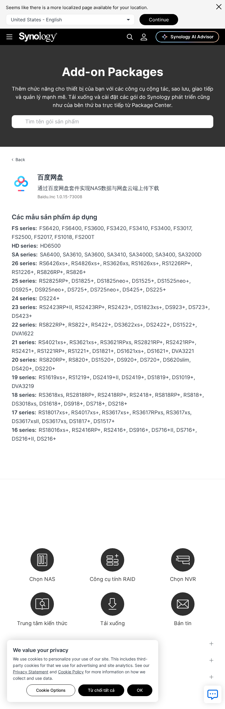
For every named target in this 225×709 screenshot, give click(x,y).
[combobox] (70, 19)
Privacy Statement (30, 671)
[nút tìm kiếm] (18, 121)
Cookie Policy (71, 671)
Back (20, 159)
